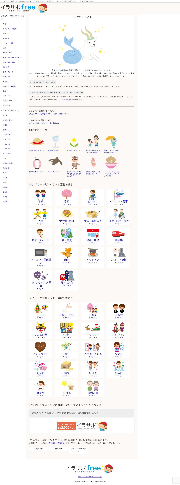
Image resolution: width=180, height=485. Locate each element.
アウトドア (6, 96)
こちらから (63, 99)
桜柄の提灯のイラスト (36, 172)
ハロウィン (6, 149)
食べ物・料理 (7, 52)
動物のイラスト (35, 114)
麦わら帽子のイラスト (36, 150)
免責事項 (61, 443)
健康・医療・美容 (9, 62)
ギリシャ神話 (34, 123)
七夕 (4, 158)
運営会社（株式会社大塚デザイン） (90, 477)
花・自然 (6, 67)
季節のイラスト (48, 114)
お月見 (5, 201)
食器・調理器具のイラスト (12, 57)
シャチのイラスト (54, 172)
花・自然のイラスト (62, 114)
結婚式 (5, 187)
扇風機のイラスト (54, 150)
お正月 (5, 115)
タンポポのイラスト (73, 150)
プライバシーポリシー (78, 450)
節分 (4, 182)
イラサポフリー (87, 481)
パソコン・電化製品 (9, 86)
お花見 (5, 125)
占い (46, 123)
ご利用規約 (52, 443)
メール (101, 443)
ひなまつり (6, 139)
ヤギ (42, 123)
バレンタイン (7, 153)
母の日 (5, 173)
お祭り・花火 (7, 120)
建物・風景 (6, 76)
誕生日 (5, 192)
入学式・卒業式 (8, 163)
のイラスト (41, 202)
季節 (4, 33)
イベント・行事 (8, 43)
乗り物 (5, 81)
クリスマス (6, 144)
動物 (4, 91)
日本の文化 (6, 105)
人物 (4, 48)
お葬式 (5, 130)
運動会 (5, 197)
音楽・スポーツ (8, 72)
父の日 (5, 177)
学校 (4, 24)
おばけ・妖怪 (7, 100)
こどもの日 (6, 134)
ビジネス (6, 38)
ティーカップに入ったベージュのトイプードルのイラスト (111, 174)
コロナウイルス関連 (9, 29)
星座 (54, 123)
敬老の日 (6, 168)
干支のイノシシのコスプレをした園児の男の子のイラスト (74, 174)
